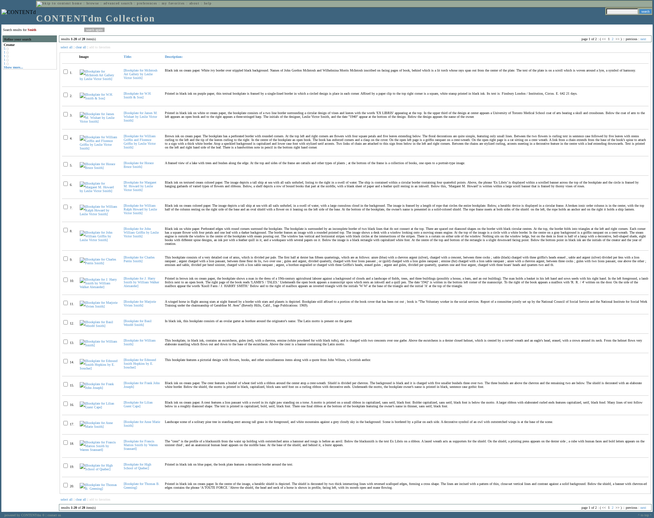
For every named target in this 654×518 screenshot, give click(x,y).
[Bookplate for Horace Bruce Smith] (139, 165)
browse (93, 3)
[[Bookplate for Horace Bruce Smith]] (99, 168)
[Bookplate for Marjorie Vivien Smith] (140, 303)
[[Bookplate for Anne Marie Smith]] (99, 426)
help (208, 3)
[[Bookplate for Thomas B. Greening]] (99, 488)
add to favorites (99, 47)
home (77, 3)
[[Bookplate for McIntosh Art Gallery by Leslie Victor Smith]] (99, 79)
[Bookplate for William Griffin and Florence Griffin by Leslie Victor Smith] (140, 141)
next (643, 39)
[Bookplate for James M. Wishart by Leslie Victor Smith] (141, 116)
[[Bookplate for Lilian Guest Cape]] (99, 407)
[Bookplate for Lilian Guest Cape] (138, 404)
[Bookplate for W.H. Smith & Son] (138, 95)
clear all (81, 47)
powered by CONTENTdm (24, 515)
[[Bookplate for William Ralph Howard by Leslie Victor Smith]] (99, 214)
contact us (54, 515)
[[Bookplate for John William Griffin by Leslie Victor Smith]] (99, 240)
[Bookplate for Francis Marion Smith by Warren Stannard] (141, 445)
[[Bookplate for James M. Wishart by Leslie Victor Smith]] (99, 121)
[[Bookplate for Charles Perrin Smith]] (99, 263)
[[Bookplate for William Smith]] (99, 345)
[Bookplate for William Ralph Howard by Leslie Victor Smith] (140, 209)
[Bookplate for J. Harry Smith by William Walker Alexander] (141, 282)
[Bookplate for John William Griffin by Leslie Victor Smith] (141, 232)
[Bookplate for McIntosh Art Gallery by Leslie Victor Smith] (140, 74)
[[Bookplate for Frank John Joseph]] (99, 388)
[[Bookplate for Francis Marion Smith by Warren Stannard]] (99, 450)
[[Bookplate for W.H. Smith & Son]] (99, 98)
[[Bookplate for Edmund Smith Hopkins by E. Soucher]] (99, 368)
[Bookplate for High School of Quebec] (137, 466)
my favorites (173, 3)
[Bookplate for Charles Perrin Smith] (139, 259)
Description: (174, 57)
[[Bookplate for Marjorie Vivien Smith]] (99, 306)
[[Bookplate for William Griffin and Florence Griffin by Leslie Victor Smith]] (99, 148)
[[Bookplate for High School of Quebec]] (99, 469)
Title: (127, 57)
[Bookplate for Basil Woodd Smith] (138, 323)
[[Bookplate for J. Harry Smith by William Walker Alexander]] (99, 287)
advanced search (118, 3)
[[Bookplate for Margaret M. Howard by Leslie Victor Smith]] (99, 191)
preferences (147, 3)
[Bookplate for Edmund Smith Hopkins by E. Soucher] (140, 363)
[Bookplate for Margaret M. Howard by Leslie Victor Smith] (140, 186)
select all (67, 47)
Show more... (13, 67)
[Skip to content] (54, 3)
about (194, 3)
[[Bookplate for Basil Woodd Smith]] (99, 326)
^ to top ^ (645, 515)
